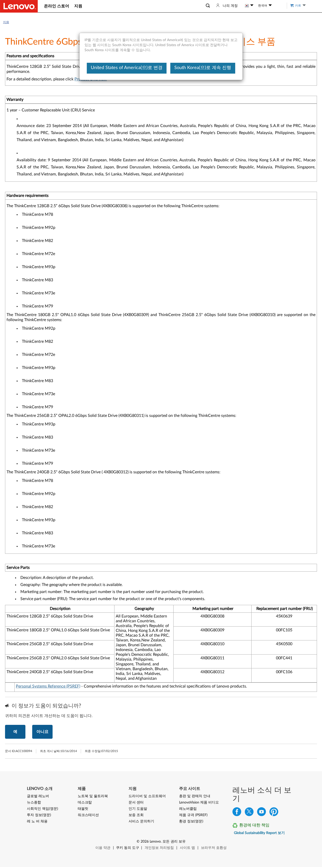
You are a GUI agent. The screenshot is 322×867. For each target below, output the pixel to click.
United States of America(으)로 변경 (127, 68)
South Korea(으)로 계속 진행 (202, 68)
